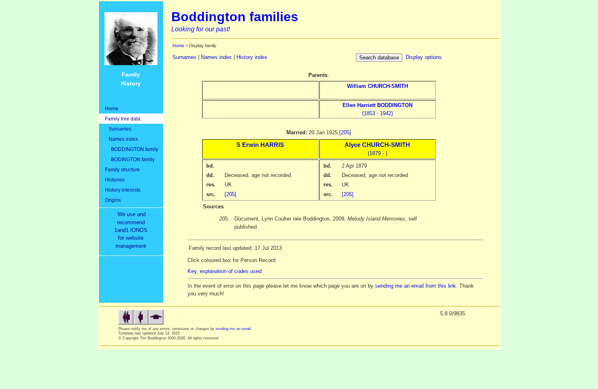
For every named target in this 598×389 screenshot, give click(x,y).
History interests (122, 189)
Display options (424, 57)
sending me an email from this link (415, 286)
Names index (121, 139)
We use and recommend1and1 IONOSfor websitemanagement (132, 230)
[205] (345, 132)
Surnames (118, 128)
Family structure (122, 169)
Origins (113, 200)
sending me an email (233, 329)
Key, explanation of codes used (225, 271)
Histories (114, 179)
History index (251, 57)
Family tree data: (123, 118)
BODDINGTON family (131, 149)
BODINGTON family (130, 159)
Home (111, 108)
